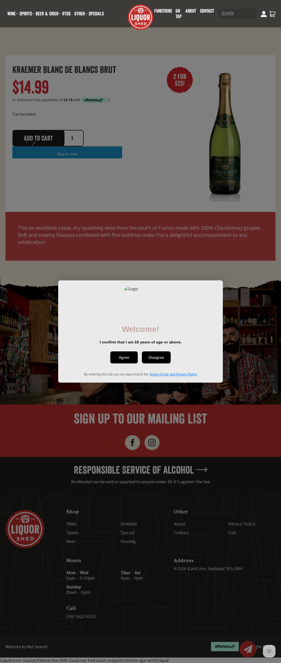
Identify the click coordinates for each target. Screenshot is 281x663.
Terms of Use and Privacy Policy (173, 374)
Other (79, 13)
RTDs (66, 13)
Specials (96, 13)
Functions (163, 11)
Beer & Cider (47, 13)
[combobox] (237, 14)
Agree (124, 357)
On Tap (179, 13)
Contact (207, 11)
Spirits (25, 13)
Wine (11, 13)
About (191, 11)
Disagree (156, 357)
